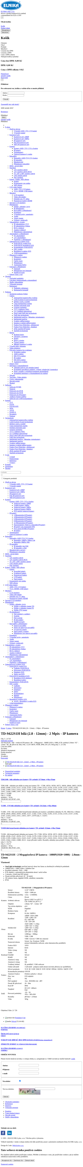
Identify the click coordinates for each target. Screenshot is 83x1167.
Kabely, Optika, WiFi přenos (15, 567)
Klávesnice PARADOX (22, 670)
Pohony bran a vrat (16, 274)
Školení (12, 383)
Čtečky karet (18, 261)
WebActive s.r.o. (18, 1145)
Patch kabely (18, 579)
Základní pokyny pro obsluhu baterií (26, 367)
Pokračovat (5, 74)
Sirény (16, 691)
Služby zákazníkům (16, 282)
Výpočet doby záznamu (18, 346)
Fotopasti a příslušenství (13, 717)
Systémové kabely (20, 573)
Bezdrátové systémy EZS (22, 251)
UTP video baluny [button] (16, 187)
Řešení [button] (12, 333)
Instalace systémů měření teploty (25, 323)
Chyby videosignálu (16, 379)
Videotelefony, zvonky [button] (17, 222)
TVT (11, 402)
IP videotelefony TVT (21, 224)
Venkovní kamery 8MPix (22, 509)
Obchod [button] (8, 276)
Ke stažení (8, 775)
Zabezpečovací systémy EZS (15, 664)
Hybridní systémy (20, 352)
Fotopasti (17, 269)
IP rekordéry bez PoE (21, 546)
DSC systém (18, 249)
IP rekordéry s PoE (20, 548)
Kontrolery (17, 259)
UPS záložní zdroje (20, 175)
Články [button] (12, 296)
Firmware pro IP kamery (18, 395)
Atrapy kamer (18, 218)
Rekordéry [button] (13, 156)
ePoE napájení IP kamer (22, 329)
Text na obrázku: (8, 1089)
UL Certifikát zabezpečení (23, 311)
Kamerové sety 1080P (21, 137)
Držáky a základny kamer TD (24, 606)
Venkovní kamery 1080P (22, 503)
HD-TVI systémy (20, 356)
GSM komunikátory (21, 253)
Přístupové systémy (20, 257)
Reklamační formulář (21, 290)
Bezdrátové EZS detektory (23, 678)
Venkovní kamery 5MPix (22, 507)
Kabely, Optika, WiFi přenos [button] (19, 179)
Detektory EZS (19, 672)
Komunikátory (19, 693)
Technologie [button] (9, 418)
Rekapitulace (6, 30)
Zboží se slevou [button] (15, 129)
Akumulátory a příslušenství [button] (19, 234)
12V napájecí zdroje (21, 170)
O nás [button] (7, 455)
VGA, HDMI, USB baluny (23, 191)
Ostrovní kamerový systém (23, 154)
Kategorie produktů (10, 478)
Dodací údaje (5, 28)
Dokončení (5, 32)
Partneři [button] (7, 400)
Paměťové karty (19, 272)
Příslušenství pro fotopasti (22, 271)
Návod (13, 1021)
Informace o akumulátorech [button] (19, 366)
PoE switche (18, 618)
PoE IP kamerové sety (21, 143)
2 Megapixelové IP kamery (23, 515)
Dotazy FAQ (14, 364)
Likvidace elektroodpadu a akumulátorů (23, 280)
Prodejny (8, 1111)
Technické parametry (12, 773)
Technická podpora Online (19, 294)
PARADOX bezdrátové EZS (24, 245)
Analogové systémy (20, 362)
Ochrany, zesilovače (21, 220)
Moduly (16, 695)
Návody (12, 375)
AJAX (12, 410)
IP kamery (17, 150)
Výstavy (12, 463)
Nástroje (12, 389)
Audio (16, 216)
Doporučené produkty (12, 771)
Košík (3, 26)
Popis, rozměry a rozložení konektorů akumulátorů (31, 371)
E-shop (8, 728)
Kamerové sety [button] (15, 135)
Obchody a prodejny (21, 336)
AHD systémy (19, 354)
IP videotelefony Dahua (22, 226)
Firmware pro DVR (16, 391)
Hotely (16, 338)
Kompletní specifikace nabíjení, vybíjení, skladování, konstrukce (36, 369)
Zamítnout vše (18, 1160)
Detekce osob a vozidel (22, 302)
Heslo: (5, 95)
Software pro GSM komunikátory (21, 399)
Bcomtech (13, 414)
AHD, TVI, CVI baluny (22, 189)
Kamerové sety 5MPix (21, 139)
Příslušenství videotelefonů (23, 232)
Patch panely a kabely (21, 631)
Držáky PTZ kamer (20, 610)
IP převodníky (18, 620)
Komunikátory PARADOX (23, 247)
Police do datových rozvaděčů (24, 627)
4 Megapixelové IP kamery (23, 517)
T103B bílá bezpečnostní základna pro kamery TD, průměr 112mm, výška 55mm (30, 828)
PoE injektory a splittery (22, 614)
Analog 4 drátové (20, 230)
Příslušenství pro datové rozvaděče (25, 633)
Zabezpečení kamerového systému (25, 298)
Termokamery (18, 152)
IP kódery (17, 531)
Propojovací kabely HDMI (23, 201)
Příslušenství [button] (14, 205)
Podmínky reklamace (21, 288)
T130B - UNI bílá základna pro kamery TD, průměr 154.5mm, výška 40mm (28, 806)
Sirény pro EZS (19, 674)
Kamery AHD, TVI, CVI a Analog (26, 148)
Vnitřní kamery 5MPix (21, 505)
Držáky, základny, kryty (22, 207)
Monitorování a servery (17, 550)
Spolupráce (9, 466)
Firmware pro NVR (16, 393)
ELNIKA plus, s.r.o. (8, 11)
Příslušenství (18, 263)
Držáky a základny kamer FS (24, 608)
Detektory (17, 690)
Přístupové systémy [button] (16, 255)
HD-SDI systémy (20, 360)
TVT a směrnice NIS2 (21, 309)
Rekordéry (8, 536)
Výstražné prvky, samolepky (23, 214)
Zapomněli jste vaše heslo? (10, 104)
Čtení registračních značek (23, 303)
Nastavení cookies (7, 1164)
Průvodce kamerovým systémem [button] (21, 350)
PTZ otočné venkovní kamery (24, 511)
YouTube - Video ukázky (18, 377)
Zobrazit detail (29, 1160)
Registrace (4, 112)
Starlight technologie (21, 331)
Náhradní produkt (7, 741)
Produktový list (20, 1018)
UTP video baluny (11, 585)
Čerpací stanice (19, 342)
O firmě (12, 457)
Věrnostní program (16, 284)
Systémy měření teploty (22, 321)
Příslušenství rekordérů (21, 164)
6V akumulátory (19, 236)
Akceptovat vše (7, 1160)
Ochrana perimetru (20, 307)
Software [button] (8, 385)
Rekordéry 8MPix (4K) (22, 542)
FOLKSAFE (14, 406)
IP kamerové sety (20, 141)
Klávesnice (17, 688)
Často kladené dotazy (12, 1113)
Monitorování (18, 162)
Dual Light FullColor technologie (25, 313)
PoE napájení (18, 177)
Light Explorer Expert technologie (25, 300)
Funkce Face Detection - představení (26, 325)
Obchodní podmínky (17, 278)
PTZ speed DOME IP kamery (24, 529)
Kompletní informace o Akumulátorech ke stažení (31, 373)
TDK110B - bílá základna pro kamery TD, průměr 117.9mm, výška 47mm (28, 779)
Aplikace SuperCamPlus (18, 397)
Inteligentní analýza (20, 319)
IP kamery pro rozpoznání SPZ (24, 527)
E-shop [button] (7, 127)
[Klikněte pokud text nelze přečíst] (29, 1091)
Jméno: (5, 93)
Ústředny (17, 686)
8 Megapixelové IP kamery (23, 521)
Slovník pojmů (15, 381)
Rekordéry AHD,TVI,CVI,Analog (26, 158)
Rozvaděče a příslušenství (22, 210)
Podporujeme (14, 459)
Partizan (12, 416)
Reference (13, 461)
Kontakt (8, 464)
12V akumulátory (20, 238)
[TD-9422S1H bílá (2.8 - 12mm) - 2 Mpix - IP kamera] (24, 762)
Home (3, 728)
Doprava (8, 1106)
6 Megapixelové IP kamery (23, 519)
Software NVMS (15, 387)
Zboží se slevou (10, 482)
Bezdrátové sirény (20, 680)
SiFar (11, 408)
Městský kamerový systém (23, 344)
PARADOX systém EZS (22, 243)
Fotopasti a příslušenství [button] (18, 267)
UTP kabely (18, 577)
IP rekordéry (18, 160)
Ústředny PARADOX (21, 668)
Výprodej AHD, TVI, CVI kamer (25, 131)
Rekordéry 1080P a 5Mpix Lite (24, 540)
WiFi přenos (18, 185)
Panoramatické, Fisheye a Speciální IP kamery (29, 525)
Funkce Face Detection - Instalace (25, 327)
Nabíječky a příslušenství (22, 239)
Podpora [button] (8, 292)
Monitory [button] (13, 193)
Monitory (8, 591)
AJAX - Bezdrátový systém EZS (25, 701)
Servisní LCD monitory (18, 203)
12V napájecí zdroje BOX (23, 172)
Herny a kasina (19, 340)
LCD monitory (19, 195)
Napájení (8, 556)
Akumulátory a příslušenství (14, 657)
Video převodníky (20, 197)
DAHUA (13, 412)
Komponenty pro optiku (22, 183)
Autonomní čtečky (20, 265)
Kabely (16, 181)
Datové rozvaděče (20, 626)
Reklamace (9, 1104)
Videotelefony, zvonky (13, 645)
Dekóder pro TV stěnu (21, 199)
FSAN (12, 404)
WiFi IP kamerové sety (21, 144)
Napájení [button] (13, 168)
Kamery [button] (12, 146)
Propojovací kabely (20, 575)
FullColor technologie (21, 315)
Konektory (17, 212)
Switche (16, 616)
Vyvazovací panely (20, 629)
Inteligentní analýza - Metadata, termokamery (29, 317)
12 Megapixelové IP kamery (23, 523)
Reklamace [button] (13, 286)
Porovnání (4, 78)
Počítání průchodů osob (22, 305)
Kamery (8, 499)
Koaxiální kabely (20, 571)
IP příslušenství (19, 208)
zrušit (73, 1059)
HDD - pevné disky (16, 166)
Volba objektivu (15, 348)
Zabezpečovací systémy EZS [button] (19, 241)
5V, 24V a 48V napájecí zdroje (24, 174)
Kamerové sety (10, 488)
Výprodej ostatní (19, 133)
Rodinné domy (19, 335)
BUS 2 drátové (19, 228)
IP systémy (17, 358)
